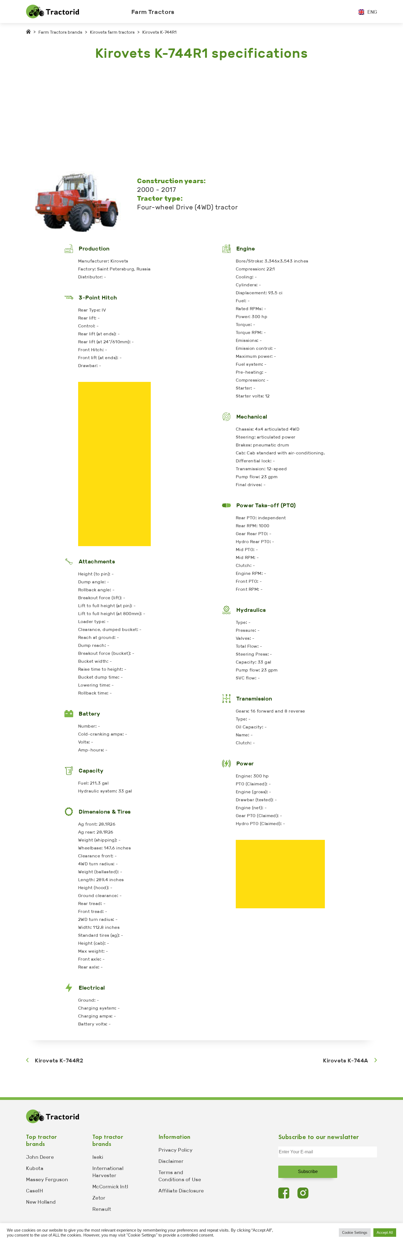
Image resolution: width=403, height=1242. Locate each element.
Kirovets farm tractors (112, 32)
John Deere (40, 1157)
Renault (101, 1209)
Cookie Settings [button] (354, 1233)
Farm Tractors (153, 12)
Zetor (99, 1198)
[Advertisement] (190, 116)
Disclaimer (170, 1161)
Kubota (34, 1168)
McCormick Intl (110, 1187)
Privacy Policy (175, 1150)
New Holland (41, 1202)
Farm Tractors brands (60, 32)
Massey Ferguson (47, 1180)
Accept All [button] (385, 1233)
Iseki (97, 1157)
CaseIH (34, 1191)
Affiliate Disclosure (181, 1191)
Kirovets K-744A (345, 1060)
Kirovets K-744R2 (59, 1060)
